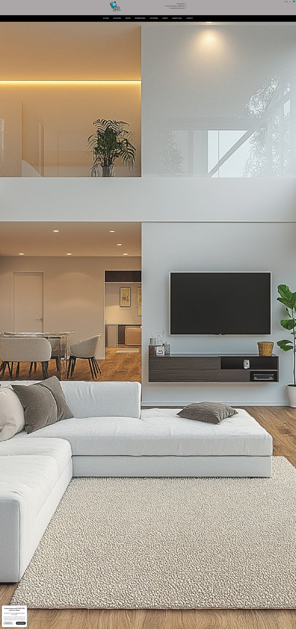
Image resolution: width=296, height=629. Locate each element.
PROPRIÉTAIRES (140, 18)
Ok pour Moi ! (21, 623)
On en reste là (20, 607)
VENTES (128, 18)
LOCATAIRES (154, 18)
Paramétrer (8, 623)
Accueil (106, 18)
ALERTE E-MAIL (177, 18)
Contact (189, 18)
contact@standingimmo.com (177, 8)
